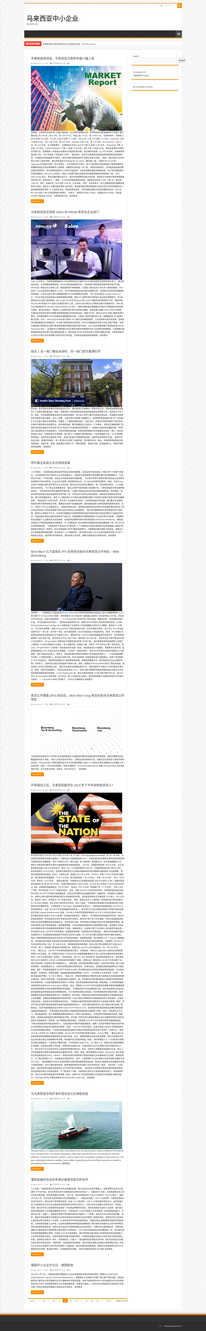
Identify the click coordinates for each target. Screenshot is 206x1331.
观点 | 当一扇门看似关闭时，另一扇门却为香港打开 (66, 351)
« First (32, 1301)
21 (60, 1301)
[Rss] (161, 6)
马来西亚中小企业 (52, 18)
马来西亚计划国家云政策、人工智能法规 (60, 44)
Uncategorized (139, 72)
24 (76, 1301)
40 (92, 1301)
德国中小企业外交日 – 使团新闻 (52, 1265)
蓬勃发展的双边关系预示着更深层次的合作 (59, 1179)
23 (71, 1301)
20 (54, 1301)
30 (86, 1301)
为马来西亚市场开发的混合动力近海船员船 (59, 1094)
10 (44, 1301)
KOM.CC (178, 1326)
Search (136, 56)
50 (97, 1301)
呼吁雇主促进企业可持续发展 (50, 463)
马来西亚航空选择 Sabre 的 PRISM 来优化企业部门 (65, 212)
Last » (109, 1301)
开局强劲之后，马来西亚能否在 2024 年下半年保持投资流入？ (72, 785)
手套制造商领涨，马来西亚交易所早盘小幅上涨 (62, 58)
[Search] (179, 5)
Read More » (37, 201)
